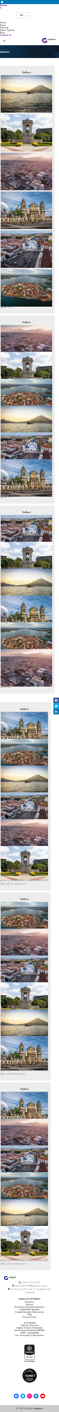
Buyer (3, 25)
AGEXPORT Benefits (29, 1309)
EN (21, 15)
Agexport (38, 1408)
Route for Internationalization (29, 1307)
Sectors (29, 1304)
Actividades (29, 1322)
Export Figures (7, 30)
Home (3, 22)
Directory (29, 1301)
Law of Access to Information (29, 1335)
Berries (3, 5)
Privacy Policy (29, 1317)
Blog (2, 32)
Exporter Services (29, 1325)
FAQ (29, 1314)
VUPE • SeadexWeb (29, 1332)
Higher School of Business (29, 1327)
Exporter (4, 27)
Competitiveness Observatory (29, 1312)
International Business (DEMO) (30, 1330)
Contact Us (5, 35)
